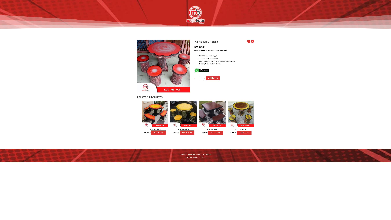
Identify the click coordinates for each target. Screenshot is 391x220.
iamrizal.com (200, 157)
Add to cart (213, 78)
